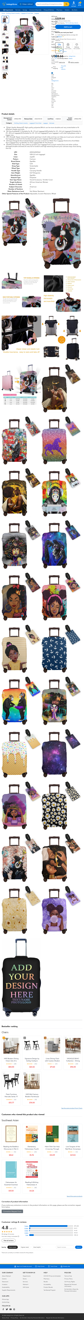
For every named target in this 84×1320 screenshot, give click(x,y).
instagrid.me (54, 81)
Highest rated (25, 1247)
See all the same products (74, 1196)
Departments (9, 10)
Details (70, 58)
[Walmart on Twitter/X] (7, 1309)
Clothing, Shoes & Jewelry (13, 13)
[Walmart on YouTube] (10, 1309)
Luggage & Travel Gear (27, 13)
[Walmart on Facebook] (3, 1309)
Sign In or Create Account (24, 1266)
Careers (67, 10)
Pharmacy (59, 10)
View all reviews (9, 1240)
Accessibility (47, 1284)
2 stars (26, 1233)
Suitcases (51, 123)
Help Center (41, 1266)
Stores (25, 1279)
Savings (25, 10)
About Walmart (6, 1276)
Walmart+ (26, 1284)
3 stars (26, 1230)
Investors (4, 1284)
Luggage (36, 13)
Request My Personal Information (70, 1285)
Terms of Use (68, 1276)
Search (79, 1247)
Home (3, 13)
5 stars (26, 1226)
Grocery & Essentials (35, 10)
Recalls (46, 1282)
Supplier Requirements (8, 1290)
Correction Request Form (12, 1211)
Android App (5, 1302)
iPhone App (5, 1299)
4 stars (26, 1228)
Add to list (62, 62)
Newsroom (5, 1282)
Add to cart (68, 27)
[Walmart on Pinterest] (14, 1309)
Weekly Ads (66, 1266)
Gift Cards (26, 1287)
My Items (74, 10)
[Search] (66, 4)
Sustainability (6, 1287)
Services (17, 10)
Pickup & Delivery (49, 10)
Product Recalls (48, 1287)
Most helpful (37, 1247)
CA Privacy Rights (69, 1282)
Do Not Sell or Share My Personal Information (71, 1290)
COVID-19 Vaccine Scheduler (52, 1276)
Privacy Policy (68, 1279)
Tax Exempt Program (50, 1290)
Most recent (12, 1247)
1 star (26, 1235)
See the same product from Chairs (71, 1108)
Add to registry (74, 62)
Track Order (53, 1266)
